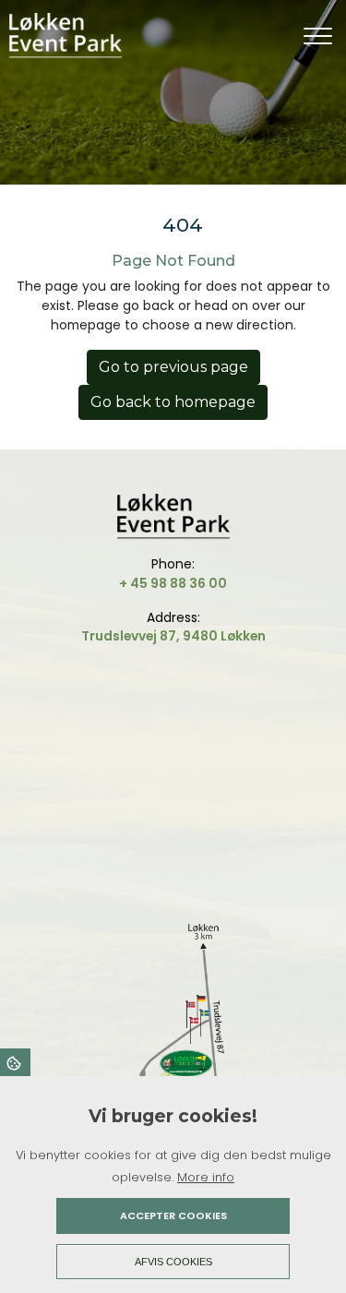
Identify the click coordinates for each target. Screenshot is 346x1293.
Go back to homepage (173, 402)
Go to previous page (173, 367)
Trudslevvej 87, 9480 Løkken (173, 636)
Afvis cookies (173, 1261)
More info (205, 1177)
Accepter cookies (173, 1215)
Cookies (15, 1062)
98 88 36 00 (188, 583)
